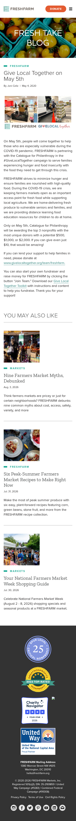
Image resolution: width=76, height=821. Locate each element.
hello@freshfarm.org (38, 773)
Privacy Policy (18, 797)
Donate (56, 9)
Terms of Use (35, 797)
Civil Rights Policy (55, 797)
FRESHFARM (19, 66)
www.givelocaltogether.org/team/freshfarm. (34, 263)
